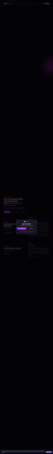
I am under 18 (31, 228)
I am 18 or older (21, 228)
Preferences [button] (4, 452)
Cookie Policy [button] (31, 451)
